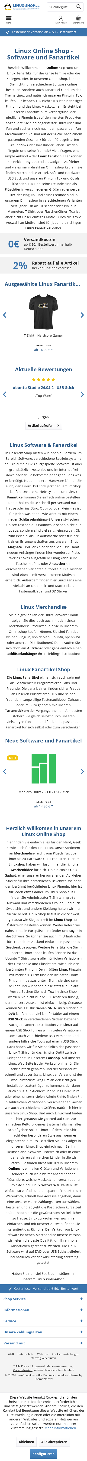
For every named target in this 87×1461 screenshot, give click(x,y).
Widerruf (42, 1354)
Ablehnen (26, 1442)
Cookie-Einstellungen (65, 1354)
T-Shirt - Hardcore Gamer (43, 335)
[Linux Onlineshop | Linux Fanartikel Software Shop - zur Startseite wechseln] (21, 7)
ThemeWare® (43, 1379)
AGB (11, 1354)
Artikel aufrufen (40, 425)
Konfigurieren (43, 1454)
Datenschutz (25, 1354)
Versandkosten (22, 1370)
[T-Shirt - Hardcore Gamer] (43, 312)
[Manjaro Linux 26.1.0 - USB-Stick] (43, 768)
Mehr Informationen (60, 1428)
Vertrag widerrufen (43, 1358)
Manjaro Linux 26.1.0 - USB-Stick (44, 792)
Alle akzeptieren (54, 1442)
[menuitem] (78, 20)
